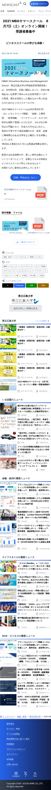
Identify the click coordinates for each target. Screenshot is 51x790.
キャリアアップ (26, 266)
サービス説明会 (13, 734)
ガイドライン (12, 754)
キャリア (14, 266)
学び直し (33, 276)
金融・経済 (7, 257)
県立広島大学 (43, 53)
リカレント (7, 276)
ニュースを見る (41, 321)
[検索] (24, 3)
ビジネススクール (24, 271)
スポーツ (31, 11)
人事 (16, 276)
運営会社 (10, 724)
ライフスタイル (21, 257)
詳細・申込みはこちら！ (26, 177)
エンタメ (21, 11)
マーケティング (40, 271)
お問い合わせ (12, 764)
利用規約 (10, 744)
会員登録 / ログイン (39, 4)
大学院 (24, 276)
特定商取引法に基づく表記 (18, 739)
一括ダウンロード (27, 242)
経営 (42, 276)
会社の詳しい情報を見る (26, 308)
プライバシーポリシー (16, 749)
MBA (5, 266)
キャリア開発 (40, 266)
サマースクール (9, 271)
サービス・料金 (13, 729)
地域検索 (11, 11)
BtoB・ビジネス (36, 257)
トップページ (8, 716)
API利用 (10, 759)
